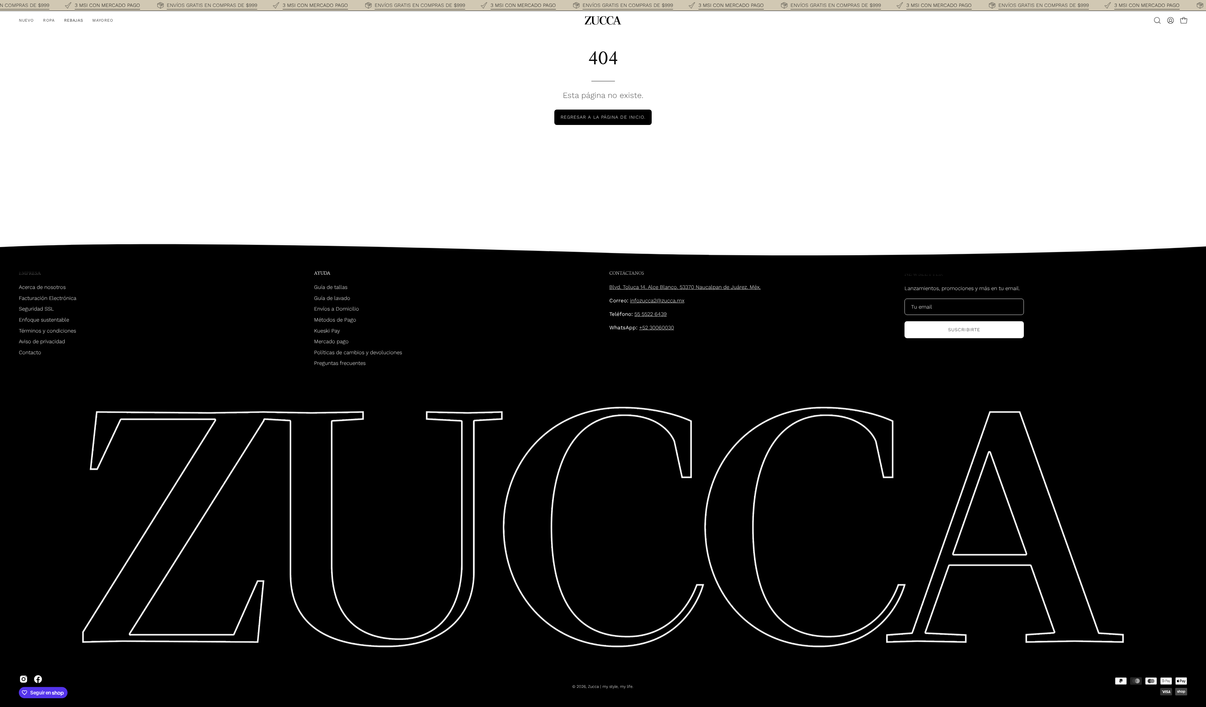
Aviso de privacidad (42, 341)
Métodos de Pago (335, 319)
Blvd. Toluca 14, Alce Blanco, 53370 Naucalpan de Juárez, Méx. (685, 287)
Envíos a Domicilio (336, 308)
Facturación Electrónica (47, 298)
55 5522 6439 (650, 314)
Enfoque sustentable (44, 319)
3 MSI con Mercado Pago (107, 5)
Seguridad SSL (36, 308)
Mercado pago (331, 341)
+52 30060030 (656, 327)
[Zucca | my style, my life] (603, 20)
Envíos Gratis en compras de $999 (212, 5)
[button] (1157, 20)
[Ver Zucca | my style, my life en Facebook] (38, 679)
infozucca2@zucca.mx (657, 300)
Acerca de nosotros (42, 287)
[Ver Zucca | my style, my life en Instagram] (23, 679)
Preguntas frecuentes (340, 363)
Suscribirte (964, 329)
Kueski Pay (327, 330)
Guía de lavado (332, 298)
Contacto (30, 352)
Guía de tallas (330, 287)
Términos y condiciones (47, 330)
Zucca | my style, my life (610, 686)
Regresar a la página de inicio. (603, 117)
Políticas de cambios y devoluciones (358, 352)
